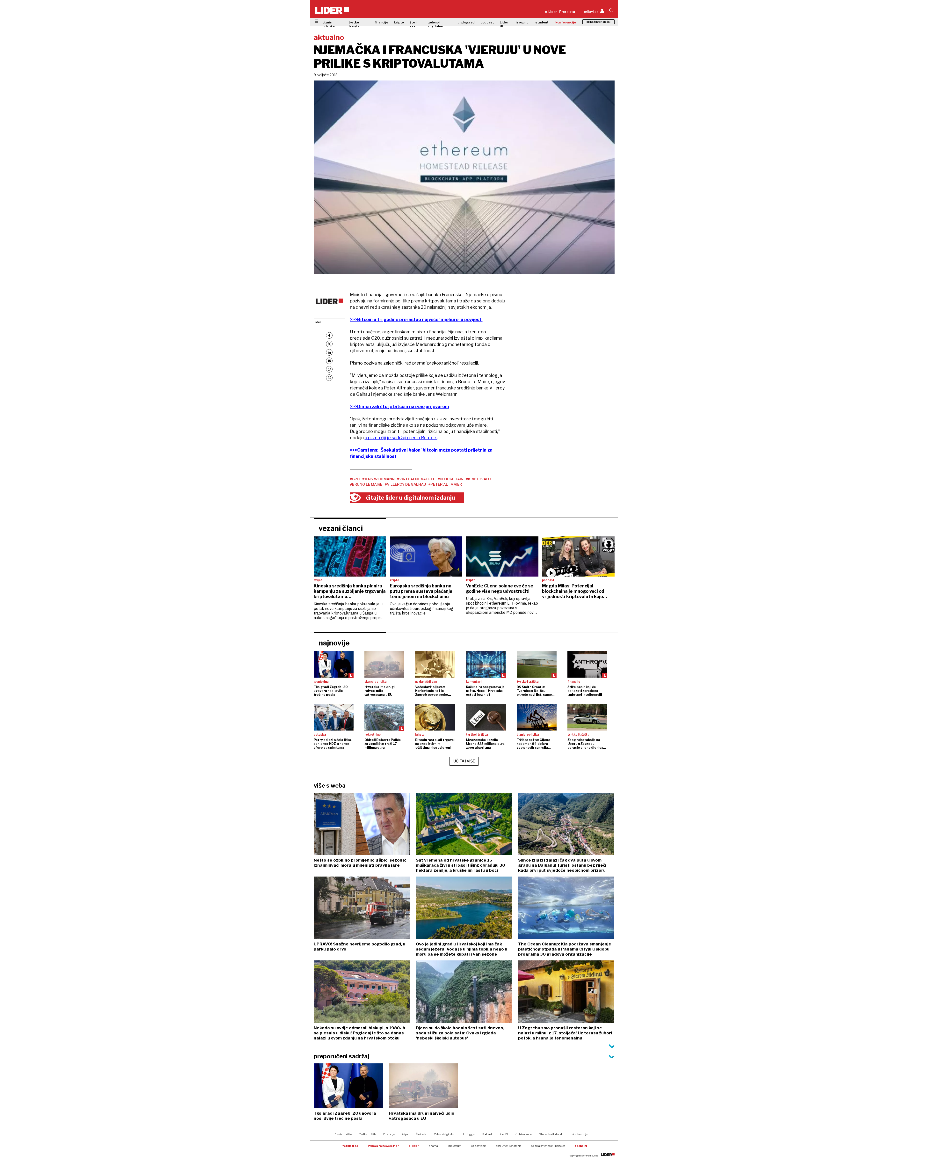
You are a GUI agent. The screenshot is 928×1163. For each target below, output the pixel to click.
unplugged (466, 22)
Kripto (405, 1134)
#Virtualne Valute (416, 479)
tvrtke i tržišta (354, 24)
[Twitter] (329, 344)
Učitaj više (464, 761)
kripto (399, 22)
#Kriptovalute (481, 479)
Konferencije (579, 1134)
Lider (317, 322)
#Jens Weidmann (378, 479)
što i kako (413, 24)
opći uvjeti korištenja (508, 1146)
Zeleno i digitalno (444, 1134)
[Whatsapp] (329, 369)
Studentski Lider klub (552, 1134)
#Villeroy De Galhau (405, 484)
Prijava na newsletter (383, 1146)
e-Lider (551, 12)
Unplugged (469, 1134)
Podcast (487, 1134)
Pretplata (567, 12)
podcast (487, 22)
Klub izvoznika (523, 1134)
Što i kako (421, 1134)
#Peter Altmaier (445, 484)
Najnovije (334, 642)
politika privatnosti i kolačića (548, 1146)
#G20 (355, 479)
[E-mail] (329, 361)
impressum (455, 1146)
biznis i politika (328, 24)
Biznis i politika (343, 1134)
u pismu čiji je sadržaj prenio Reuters (401, 437)
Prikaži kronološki (598, 21)
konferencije (565, 22)
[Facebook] (329, 335)
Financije (389, 1134)
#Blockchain (451, 479)
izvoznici (522, 22)
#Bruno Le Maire (366, 484)
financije (381, 22)
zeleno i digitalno (435, 24)
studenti (542, 22)
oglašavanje (478, 1146)
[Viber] (329, 377)
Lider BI (504, 24)
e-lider (414, 1146)
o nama (433, 1146)
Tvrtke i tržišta (368, 1134)
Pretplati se (349, 1146)
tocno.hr (581, 1146)
